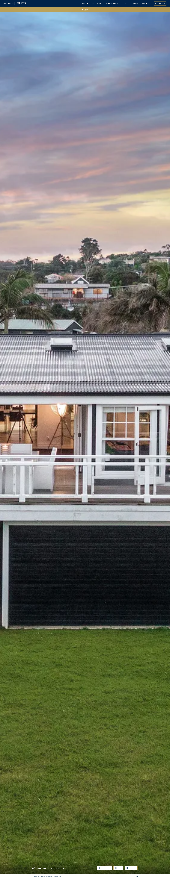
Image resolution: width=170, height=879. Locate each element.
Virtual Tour (105, 868)
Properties (96, 3)
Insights (145, 3)
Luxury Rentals (111, 3)
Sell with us (160, 3)
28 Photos (132, 868)
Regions (134, 3)
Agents (125, 3)
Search (85, 3)
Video (119, 868)
